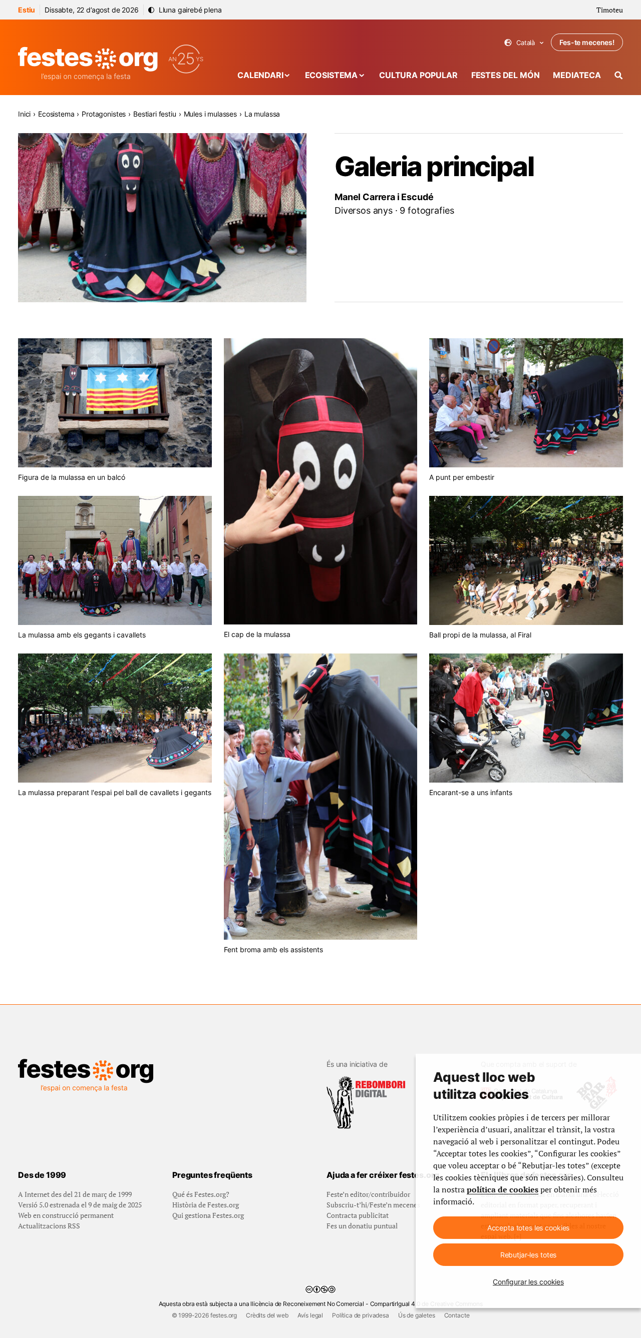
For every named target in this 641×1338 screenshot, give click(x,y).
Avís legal (310, 1315)
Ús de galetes (416, 1315)
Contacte (457, 1315)
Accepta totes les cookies (528, 1227)
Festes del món (505, 75)
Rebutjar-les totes (528, 1254)
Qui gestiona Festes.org (208, 1215)
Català (524, 43)
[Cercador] (618, 75)
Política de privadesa (360, 1315)
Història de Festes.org (205, 1204)
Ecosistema (331, 75)
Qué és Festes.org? (200, 1194)
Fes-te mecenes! (586, 42)
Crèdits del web (267, 1315)
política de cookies (502, 1189)
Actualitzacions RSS (49, 1225)
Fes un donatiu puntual (362, 1225)
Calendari (260, 75)
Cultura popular (418, 75)
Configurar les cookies (528, 1281)
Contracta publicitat (358, 1215)
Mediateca (577, 75)
